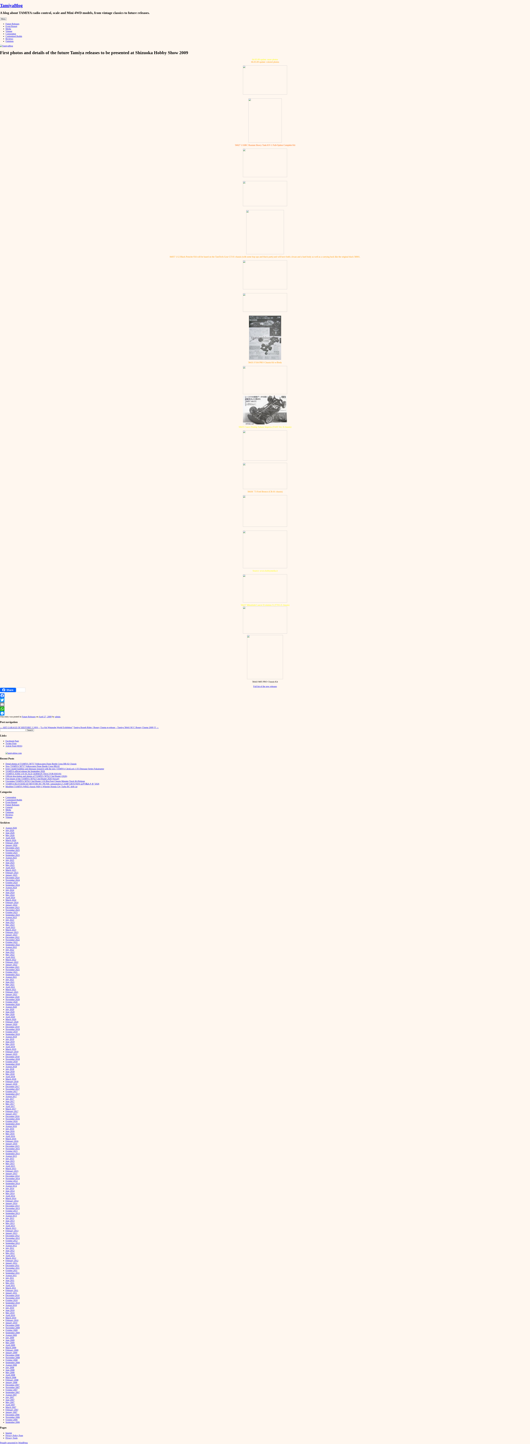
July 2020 (10, 1009)
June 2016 (10, 1131)
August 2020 (11, 1007)
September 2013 (13, 1213)
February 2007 (12, 1410)
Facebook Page (12, 741)
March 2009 (11, 1347)
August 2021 (11, 977)
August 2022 (11, 947)
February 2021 (12, 992)
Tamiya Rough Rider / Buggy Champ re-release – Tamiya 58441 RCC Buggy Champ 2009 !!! (116, 727)
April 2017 (10, 1106)
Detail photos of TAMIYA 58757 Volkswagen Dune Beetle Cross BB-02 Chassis (41, 764)
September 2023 (13, 915)
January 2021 (11, 994)
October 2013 (12, 1211)
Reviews (9, 39)
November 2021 (13, 969)
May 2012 (10, 1253)
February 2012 (12, 1260)
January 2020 (11, 1024)
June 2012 (10, 1250)
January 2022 (11, 964)
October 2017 (12, 1091)
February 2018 (12, 1081)
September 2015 (13, 1153)
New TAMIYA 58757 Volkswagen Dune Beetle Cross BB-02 (33, 766)
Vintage (9, 31)
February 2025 (12, 872)
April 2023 (10, 927)
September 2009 (13, 1333)
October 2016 (12, 1121)
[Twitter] (265, 700)
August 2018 (11, 1066)
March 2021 (11, 989)
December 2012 (12, 1236)
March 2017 (11, 1109)
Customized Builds (14, 36)
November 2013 (13, 1208)
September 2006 (13, 1422)
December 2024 (12, 877)
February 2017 (12, 1111)
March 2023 (11, 930)
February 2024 (12, 902)
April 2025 (10, 868)
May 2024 (10, 895)
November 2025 (13, 850)
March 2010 (11, 1318)
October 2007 (12, 1390)
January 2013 (11, 1233)
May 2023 (10, 925)
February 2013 (12, 1231)
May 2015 (10, 1163)
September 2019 (13, 1034)
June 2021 (10, 982)
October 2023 (12, 912)
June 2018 (10, 1071)
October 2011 (11, 1270)
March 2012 (11, 1258)
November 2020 (13, 999)
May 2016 (10, 1134)
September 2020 (13, 1004)
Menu (3, 19)
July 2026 (10, 830)
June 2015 (10, 1161)
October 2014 (12, 1181)
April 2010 (10, 1315)
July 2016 (10, 1129)
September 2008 (13, 1362)
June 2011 (10, 1280)
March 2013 (11, 1228)
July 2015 (10, 1158)
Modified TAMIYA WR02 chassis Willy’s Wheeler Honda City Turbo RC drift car (41, 786)
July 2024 (10, 890)
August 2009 (11, 1335)
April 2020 (10, 1017)
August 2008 (11, 1365)
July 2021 (10, 979)
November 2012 (13, 1238)
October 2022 (12, 942)
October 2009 (12, 1330)
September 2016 (13, 1124)
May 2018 (10, 1074)
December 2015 (12, 1146)
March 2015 (11, 1168)
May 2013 (10, 1223)
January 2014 (11, 1203)
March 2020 (11, 1019)
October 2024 (12, 882)
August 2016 (11, 1126)
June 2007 (10, 1400)
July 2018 (10, 1069)
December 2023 (12, 907)
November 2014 (13, 1178)
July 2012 (10, 1248)
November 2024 (13, 880)
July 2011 (10, 1278)
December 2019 (12, 1027)
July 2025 (10, 860)
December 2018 (12, 1057)
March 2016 (11, 1139)
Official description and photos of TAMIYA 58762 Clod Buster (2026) (36, 776)
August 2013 (11, 1216)
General (9, 807)
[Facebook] (265, 695)
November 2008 (13, 1357)
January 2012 (11, 1263)
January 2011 (11, 1293)
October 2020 (12, 1002)
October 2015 (12, 1151)
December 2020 (12, 997)
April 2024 (10, 897)
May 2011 (10, 1283)
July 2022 (10, 950)
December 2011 (12, 1265)
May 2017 (10, 1104)
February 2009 (12, 1350)
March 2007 (11, 1407)
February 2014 (12, 1201)
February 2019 (12, 1052)
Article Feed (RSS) (14, 746)
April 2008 (10, 1375)
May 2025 (10, 865)
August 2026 (11, 828)
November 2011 (13, 1268)
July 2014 (10, 1188)
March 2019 (11, 1049)
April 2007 (10, 1405)
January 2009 (11, 1352)
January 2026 (11, 845)
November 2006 (13, 1417)
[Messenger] (265, 713)
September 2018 (13, 1064)
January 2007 (11, 1412)
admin (57, 717)
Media (8, 29)
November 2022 (13, 940)
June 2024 (10, 892)
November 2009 (13, 1328)
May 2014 (10, 1193)
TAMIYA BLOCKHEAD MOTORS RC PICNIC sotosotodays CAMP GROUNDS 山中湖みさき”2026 (52, 784)
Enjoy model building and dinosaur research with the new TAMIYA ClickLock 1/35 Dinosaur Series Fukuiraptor (55, 769)
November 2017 (13, 1089)
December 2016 (12, 1116)
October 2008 (12, 1360)
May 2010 (10, 1313)
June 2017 (10, 1101)
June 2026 (10, 833)
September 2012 (13, 1243)
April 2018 (10, 1076)
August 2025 (11, 858)
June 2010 (10, 1310)
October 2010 (12, 1300)
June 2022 (10, 952)
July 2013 (10, 1218)
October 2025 (12, 853)
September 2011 (13, 1273)
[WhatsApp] (265, 709)
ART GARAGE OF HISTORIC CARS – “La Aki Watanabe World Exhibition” (36, 727)
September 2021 (13, 974)
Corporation (11, 34)
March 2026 (11, 840)
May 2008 (10, 1372)
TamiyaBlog (11, 5)
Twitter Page (11, 743)
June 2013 (10, 1221)
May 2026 (10, 835)
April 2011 (10, 1285)
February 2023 (12, 932)
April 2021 (10, 987)
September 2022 (13, 945)
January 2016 (11, 1144)
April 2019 (10, 1047)
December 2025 (12, 848)
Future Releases (12, 24)
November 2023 (13, 910)
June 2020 (10, 1012)
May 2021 (10, 984)
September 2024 (13, 885)
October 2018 (12, 1061)
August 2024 (11, 887)
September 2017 (13, 1094)
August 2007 (11, 1395)
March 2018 (11, 1079)
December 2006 (12, 1415)
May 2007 (10, 1402)
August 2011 (11, 1275)
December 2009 (12, 1325)
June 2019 (10, 1042)
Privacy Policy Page (14, 1435)
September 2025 (13, 855)
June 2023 (10, 922)
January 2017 (11, 1114)
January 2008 (11, 1382)
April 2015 (10, 1166)
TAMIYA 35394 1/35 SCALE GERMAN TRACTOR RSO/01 (33, 774)
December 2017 (12, 1086)
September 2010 (13, 1303)
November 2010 (13, 1298)
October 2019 (12, 1032)
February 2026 (12, 843)
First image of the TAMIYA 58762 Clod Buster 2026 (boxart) (32, 779)
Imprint (9, 1433)
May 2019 (10, 1044)
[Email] (265, 704)
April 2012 (10, 1255)
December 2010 (12, 1295)
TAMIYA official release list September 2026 (25, 771)
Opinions (10, 41)
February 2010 (12, 1320)
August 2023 (11, 917)
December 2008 (12, 1355)
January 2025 (11, 875)
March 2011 (11, 1288)
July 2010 (10, 1308)
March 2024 (11, 900)
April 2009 (10, 1345)
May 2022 (10, 955)
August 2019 (11, 1037)
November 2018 (13, 1059)
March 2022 (11, 960)
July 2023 (10, 920)
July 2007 (10, 1397)
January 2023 (11, 935)
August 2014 (11, 1186)
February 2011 (12, 1290)
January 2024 (11, 905)
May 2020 (10, 1014)
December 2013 (12, 1206)
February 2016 (12, 1141)
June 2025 (10, 863)
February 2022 (12, 962)
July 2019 (10, 1039)
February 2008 (12, 1380)
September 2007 (13, 1392)
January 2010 (11, 1323)
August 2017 (11, 1096)
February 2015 (12, 1171)
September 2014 (13, 1183)
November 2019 (13, 1029)
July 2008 (10, 1367)
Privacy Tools (12, 1438)
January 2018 (11, 1084)
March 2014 (11, 1198)
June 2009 (10, 1340)
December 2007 (12, 1385)
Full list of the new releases (265, 686)
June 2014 (10, 1191)
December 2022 (12, 937)
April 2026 (10, 838)
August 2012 (11, 1246)
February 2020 (12, 1022)
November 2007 (13, 1387)
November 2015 (13, 1149)
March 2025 (11, 870)
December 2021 (12, 967)
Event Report (11, 26)
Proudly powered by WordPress (14, 1443)
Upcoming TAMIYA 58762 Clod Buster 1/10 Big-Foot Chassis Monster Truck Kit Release (45, 781)
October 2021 (12, 972)
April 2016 (10, 1136)
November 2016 (13, 1119)
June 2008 (10, 1370)
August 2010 (11, 1305)
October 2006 (12, 1420)
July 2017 (10, 1099)
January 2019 (11, 1054)
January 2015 (11, 1173)
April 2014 (10, 1196)
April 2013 (10, 1226)
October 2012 (12, 1241)
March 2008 (11, 1377)
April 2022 (10, 957)
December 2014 (12, 1176)
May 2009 (10, 1342)
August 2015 (11, 1156)
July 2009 (10, 1338)
